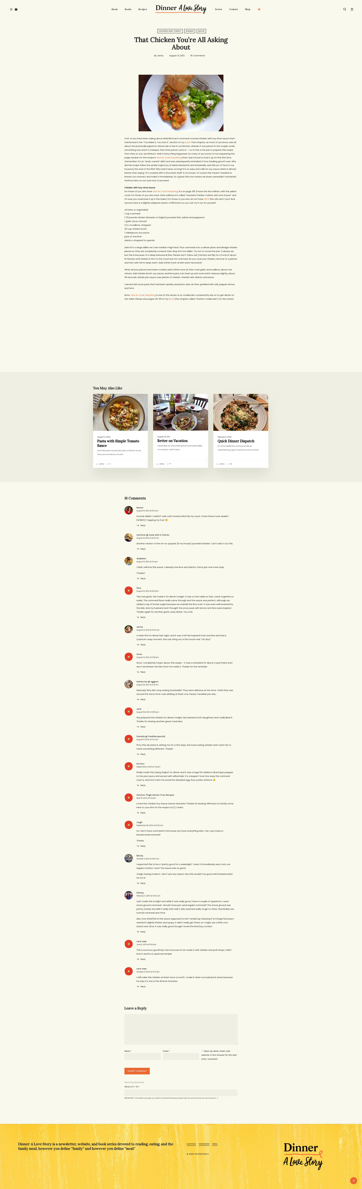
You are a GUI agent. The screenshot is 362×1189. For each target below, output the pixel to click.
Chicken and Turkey (170, 31)
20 (230, 464)
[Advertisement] (181, 325)
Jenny (160, 55)
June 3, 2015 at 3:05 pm (146, 944)
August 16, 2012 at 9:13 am (147, 684)
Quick (201, 31)
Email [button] (215, 1144)
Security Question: (134, 1082)
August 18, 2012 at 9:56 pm (147, 712)
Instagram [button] (204, 1144)
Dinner (190, 31)
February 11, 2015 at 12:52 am (148, 896)
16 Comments (197, 55)
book (187, 142)
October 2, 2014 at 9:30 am (147, 859)
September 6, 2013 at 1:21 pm (148, 767)
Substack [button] (191, 1144)
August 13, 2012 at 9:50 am (147, 538)
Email (166, 1051)
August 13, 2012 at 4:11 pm (147, 561)
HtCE (206, 199)
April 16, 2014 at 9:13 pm (146, 798)
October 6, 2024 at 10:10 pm (148, 972)
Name (128, 1051)
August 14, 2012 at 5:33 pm (147, 657)
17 (170, 464)
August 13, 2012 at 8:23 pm (147, 591)
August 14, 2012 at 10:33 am (148, 630)
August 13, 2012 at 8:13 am (147, 510)
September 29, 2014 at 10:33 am (149, 825)
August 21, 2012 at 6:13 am (147, 739)
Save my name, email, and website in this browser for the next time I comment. (219, 1055)
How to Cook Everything (169, 157)
